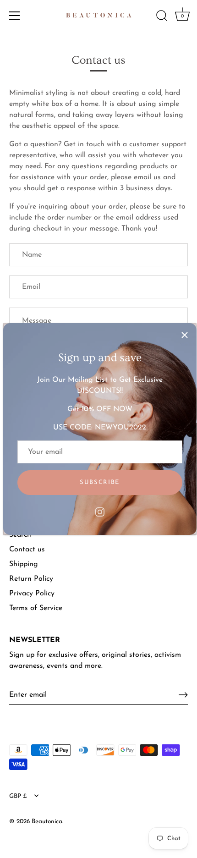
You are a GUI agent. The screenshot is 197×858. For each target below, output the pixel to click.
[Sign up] (183, 694)
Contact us (27, 549)
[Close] (185, 335)
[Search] (162, 17)
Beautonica (47, 822)
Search (20, 535)
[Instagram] (99, 511)
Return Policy (31, 579)
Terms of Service (35, 608)
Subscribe (100, 482)
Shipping (23, 564)
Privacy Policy (32, 593)
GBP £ (18, 796)
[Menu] (15, 16)
